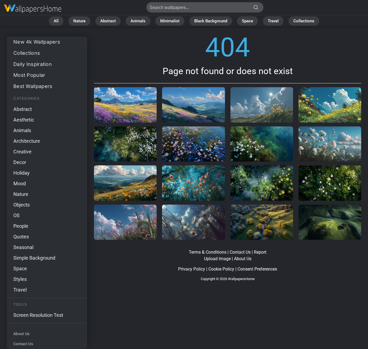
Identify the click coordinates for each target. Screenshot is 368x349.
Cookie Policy (221, 269)
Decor (19, 162)
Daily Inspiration (32, 64)
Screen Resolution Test (38, 315)
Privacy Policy (191, 269)
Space (247, 21)
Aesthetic (23, 120)
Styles (20, 279)
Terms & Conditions (207, 252)
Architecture (26, 141)
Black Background (210, 21)
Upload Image (217, 258)
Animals (137, 21)
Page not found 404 (32, 8)
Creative (22, 151)
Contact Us (23, 344)
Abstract (108, 21)
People (20, 226)
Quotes (21, 236)
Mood (19, 183)
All (56, 21)
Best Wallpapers (33, 86)
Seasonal (23, 247)
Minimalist (170, 21)
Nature (79, 21)
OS (16, 215)
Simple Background (34, 258)
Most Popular (29, 75)
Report (260, 252)
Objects (21, 205)
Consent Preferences (257, 269)
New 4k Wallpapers (36, 42)
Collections (303, 21)
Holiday (21, 173)
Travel (273, 21)
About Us (21, 334)
